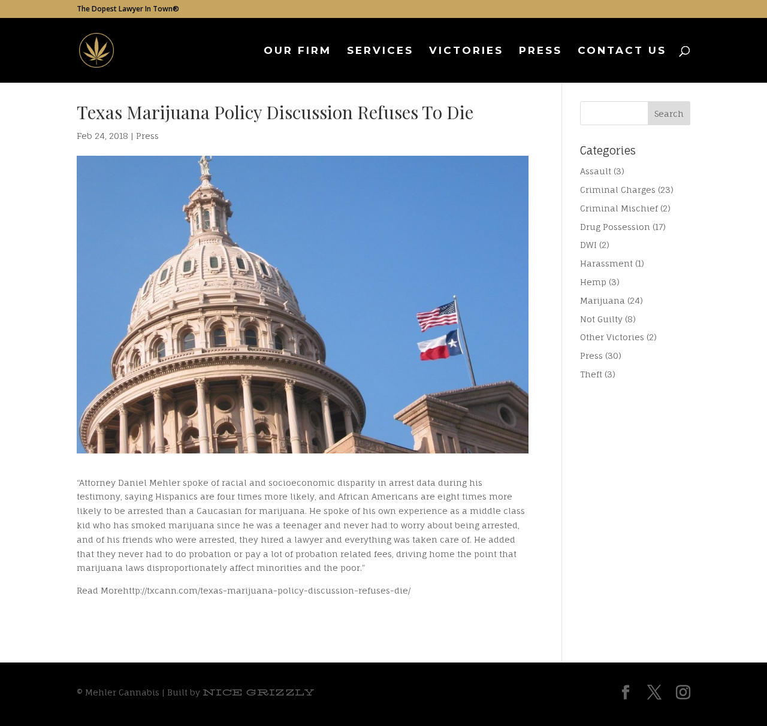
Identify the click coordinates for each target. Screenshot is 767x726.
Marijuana (602, 300)
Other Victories (612, 337)
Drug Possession (615, 227)
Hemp (593, 282)
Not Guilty (601, 319)
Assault (595, 171)
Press (540, 51)
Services (380, 51)
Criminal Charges (618, 189)
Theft (591, 374)
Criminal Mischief (619, 208)
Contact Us (622, 51)
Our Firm (297, 51)
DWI (588, 245)
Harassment (606, 263)
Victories (466, 51)
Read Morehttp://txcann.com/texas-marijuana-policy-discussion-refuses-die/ (243, 590)
